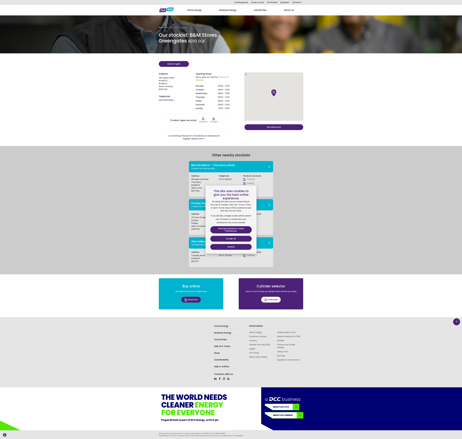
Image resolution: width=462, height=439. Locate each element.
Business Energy (222, 332)
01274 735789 (225, 255)
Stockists (162, 27)
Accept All (231, 238)
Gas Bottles (220, 339)
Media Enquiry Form (286, 332)
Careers (253, 340)
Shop (217, 352)
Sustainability (221, 359)
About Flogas (255, 332)
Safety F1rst (282, 351)
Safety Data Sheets (258, 357)
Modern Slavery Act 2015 (288, 336)
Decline (231, 246)
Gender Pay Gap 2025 (259, 344)
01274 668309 (225, 179)
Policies (280, 340)
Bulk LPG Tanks (222, 346)
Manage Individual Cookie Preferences (231, 229)
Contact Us (239, 436)
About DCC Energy (283, 415)
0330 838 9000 (166, 100)
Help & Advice (221, 366)
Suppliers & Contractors (288, 359)
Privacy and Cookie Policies (286, 346)
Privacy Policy (244, 204)
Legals (252, 348)
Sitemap (281, 355)
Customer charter (257, 336)
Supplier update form (193, 138)
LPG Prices (254, 352)
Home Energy (221, 325)
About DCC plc (281, 407)
